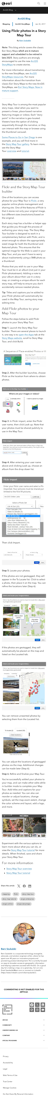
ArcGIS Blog (8, 10)
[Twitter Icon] (18, 887)
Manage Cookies (9, 1088)
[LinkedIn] (43, 1005)
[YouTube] (43, 1010)
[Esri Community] (32, 1010)
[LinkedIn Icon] (29, 887)
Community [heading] (7, 1025)
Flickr (34, 200)
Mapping (6, 24)
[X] (37, 1005)
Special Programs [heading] (9, 1040)
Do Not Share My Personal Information (18, 1094)
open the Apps (26, 334)
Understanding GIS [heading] (10, 1030)
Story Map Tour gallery (17, 144)
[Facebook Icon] (24, 887)
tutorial (25, 151)
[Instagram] (37, 1010)
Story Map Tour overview (19, 868)
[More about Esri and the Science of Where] (7, 1010)
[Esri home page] (7, 4)
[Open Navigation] (45, 3)
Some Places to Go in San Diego (18, 137)
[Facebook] (32, 1005)
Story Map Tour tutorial (23, 850)
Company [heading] (6, 1035)
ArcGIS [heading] (5, 1020)
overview (11, 151)
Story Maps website (12, 338)
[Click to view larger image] (24, 838)
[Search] (38, 3)
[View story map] (24, 181)
